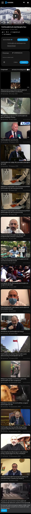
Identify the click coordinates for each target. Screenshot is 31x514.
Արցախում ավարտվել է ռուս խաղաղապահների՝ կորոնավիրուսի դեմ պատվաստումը (15, 187)
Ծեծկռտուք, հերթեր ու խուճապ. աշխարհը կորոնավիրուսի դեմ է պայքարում (13, 379)
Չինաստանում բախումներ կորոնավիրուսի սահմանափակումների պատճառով (14, 90)
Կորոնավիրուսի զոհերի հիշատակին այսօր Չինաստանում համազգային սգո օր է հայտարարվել (14, 355)
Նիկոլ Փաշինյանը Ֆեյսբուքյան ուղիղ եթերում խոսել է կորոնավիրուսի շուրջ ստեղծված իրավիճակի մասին (14, 453)
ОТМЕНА (15, 62)
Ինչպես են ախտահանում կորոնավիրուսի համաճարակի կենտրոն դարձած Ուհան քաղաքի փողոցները (15, 502)
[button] (28, 3)
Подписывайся (22, 39)
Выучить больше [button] (5, 508)
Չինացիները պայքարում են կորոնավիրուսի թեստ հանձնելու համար (14, 116)
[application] (15, 16)
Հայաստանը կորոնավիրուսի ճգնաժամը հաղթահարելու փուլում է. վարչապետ (13, 235)
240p (26, 16)
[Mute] (23, 22)
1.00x (18, 22)
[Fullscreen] (29, 22)
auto (25, 18)
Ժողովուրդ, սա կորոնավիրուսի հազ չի (12, 331)
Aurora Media (7, 39)
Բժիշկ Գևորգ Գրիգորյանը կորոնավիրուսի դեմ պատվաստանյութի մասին (14, 259)
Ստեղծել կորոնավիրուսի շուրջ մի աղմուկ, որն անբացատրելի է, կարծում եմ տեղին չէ (14, 477)
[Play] (2, 22)
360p (26, 22)
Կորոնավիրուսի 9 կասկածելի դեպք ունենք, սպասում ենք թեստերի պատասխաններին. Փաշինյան (14, 428)
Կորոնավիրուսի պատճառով (9, 140)
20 (20, 22)
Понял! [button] (4, 510)
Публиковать (24, 62)
